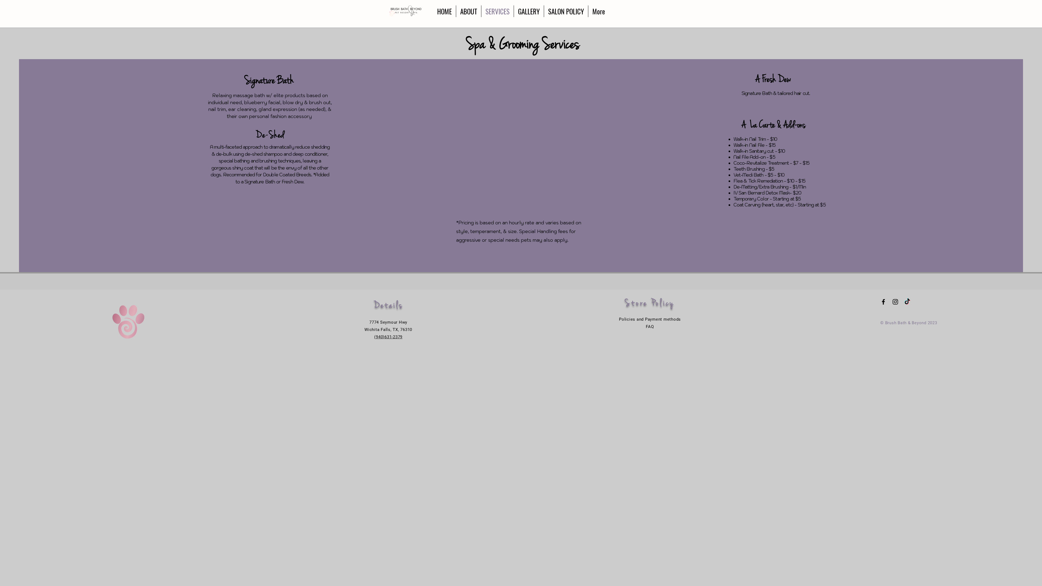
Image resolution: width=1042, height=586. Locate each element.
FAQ (650, 326)
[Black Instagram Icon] (895, 301)
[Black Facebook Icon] (883, 301)
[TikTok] (907, 301)
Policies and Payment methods (650, 319)
